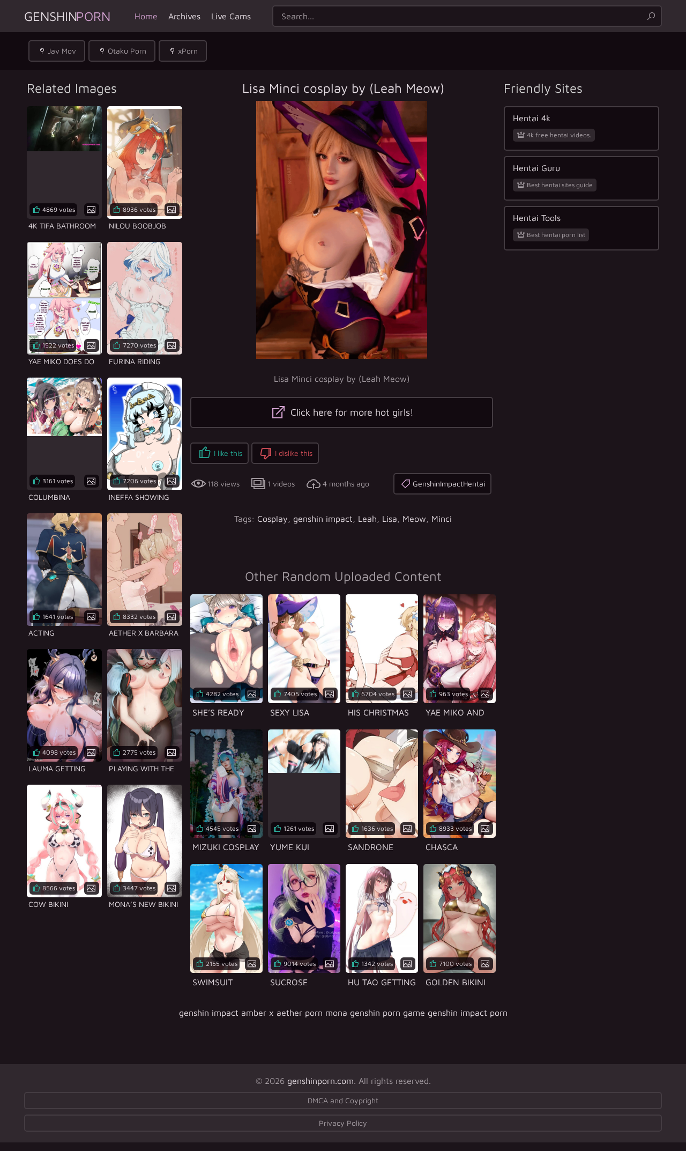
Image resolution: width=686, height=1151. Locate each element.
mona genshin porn (362, 1012)
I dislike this (293, 453)
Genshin (67, 16)
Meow (414, 518)
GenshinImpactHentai (449, 483)
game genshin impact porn (455, 1012)
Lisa (389, 518)
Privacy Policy (343, 1122)
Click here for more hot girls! (351, 412)
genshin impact (323, 518)
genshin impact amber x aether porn (251, 1012)
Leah (367, 518)
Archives (184, 16)
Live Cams (231, 16)
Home (146, 16)
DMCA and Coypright (343, 1100)
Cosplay (272, 518)
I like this (228, 453)
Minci (441, 518)
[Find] (651, 16)
